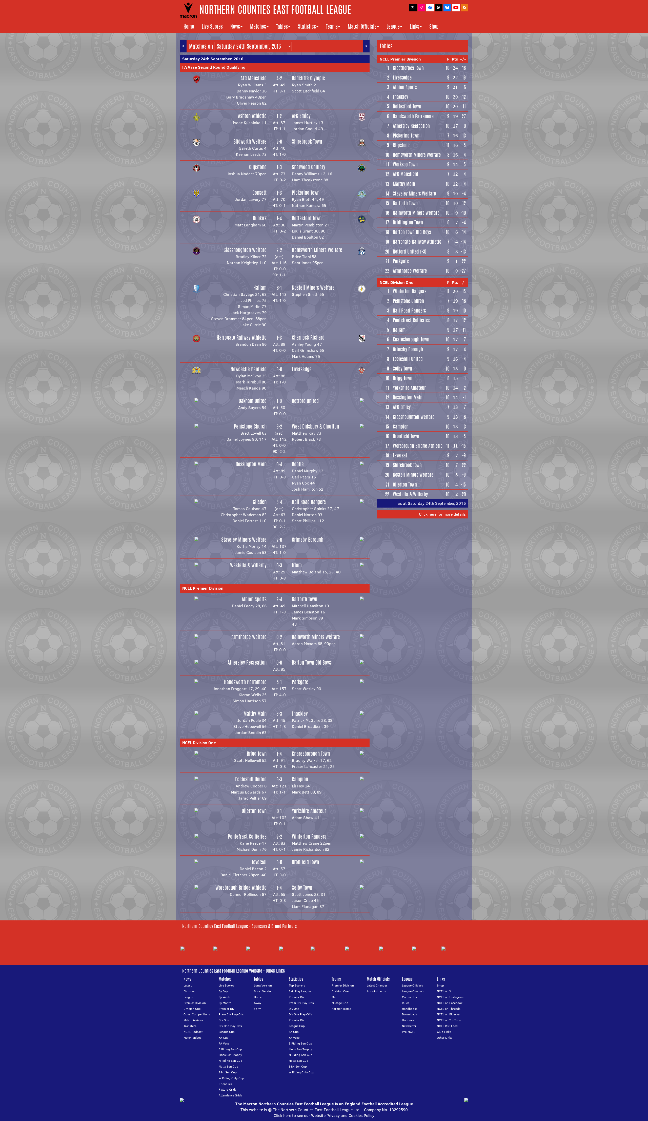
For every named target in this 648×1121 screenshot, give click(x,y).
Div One (224, 1020)
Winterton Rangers (309, 836)
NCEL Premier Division (203, 588)
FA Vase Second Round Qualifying (214, 67)
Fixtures (189, 991)
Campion (300, 779)
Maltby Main (255, 713)
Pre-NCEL (408, 1032)
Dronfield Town (305, 862)
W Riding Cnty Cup (231, 1078)
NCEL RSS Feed (447, 1026)
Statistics (307, 26)
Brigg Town (257, 753)
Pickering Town (305, 192)
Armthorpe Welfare (249, 637)
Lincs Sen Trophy (230, 1055)
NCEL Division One (199, 742)
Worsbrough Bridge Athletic (241, 887)
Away (257, 1003)
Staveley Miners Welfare (244, 539)
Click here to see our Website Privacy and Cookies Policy (324, 1115)
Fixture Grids (227, 1089)
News (235, 26)
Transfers (190, 1026)
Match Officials (362, 26)
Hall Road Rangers (309, 502)
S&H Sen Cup (228, 1072)
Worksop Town (405, 164)
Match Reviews (193, 1020)
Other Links (444, 1037)
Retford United (305, 400)
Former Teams (341, 1009)
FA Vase (224, 1043)
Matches (258, 26)
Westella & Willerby (248, 565)
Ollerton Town (254, 811)
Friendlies (225, 1084)
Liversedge (302, 369)
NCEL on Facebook (449, 1003)
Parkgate (300, 682)
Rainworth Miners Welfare (316, 637)
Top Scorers (297, 985)
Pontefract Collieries (247, 836)
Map (334, 997)
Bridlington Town (408, 222)
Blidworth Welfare (250, 141)
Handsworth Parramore (245, 682)
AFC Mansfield (253, 78)
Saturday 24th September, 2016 (212, 59)
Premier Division (195, 1003)
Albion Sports (254, 599)
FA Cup (224, 1037)
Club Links (444, 1032)
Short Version (263, 991)
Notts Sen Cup (228, 1066)
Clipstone (258, 167)
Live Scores (212, 26)
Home (189, 26)
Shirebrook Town (307, 141)
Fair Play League (300, 991)
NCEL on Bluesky (448, 1014)
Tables (282, 26)
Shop (433, 26)
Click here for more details (442, 514)
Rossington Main (251, 464)
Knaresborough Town (311, 753)
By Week (224, 997)
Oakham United (253, 400)
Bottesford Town (306, 218)
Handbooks (409, 1009)
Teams (332, 26)
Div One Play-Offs (230, 1026)
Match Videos (192, 1037)
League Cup (227, 1032)
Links (414, 26)
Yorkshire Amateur (309, 811)
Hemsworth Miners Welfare (317, 250)
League (393, 26)
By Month (225, 1003)
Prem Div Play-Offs (231, 1014)
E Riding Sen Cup (230, 1049)
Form (257, 1009)
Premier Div (226, 1009)
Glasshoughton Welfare (245, 250)
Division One (192, 1009)
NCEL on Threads (448, 1009)
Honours (408, 1020)
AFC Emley (301, 116)
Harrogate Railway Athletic (242, 337)
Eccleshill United (251, 779)
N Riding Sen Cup (230, 1060)
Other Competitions (197, 1014)
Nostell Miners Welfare (313, 287)
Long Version (263, 985)
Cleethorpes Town (408, 67)
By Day (223, 991)
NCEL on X (444, 991)
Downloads (409, 1014)
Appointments (376, 991)
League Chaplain (413, 991)
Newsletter (409, 1026)
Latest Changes (377, 985)
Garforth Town (304, 599)
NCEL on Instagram (450, 997)
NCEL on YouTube (449, 1020)
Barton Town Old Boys (311, 662)
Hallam (260, 287)
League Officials (412, 985)
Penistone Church (250, 426)
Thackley (300, 713)
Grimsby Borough (307, 539)
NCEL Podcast (193, 1032)
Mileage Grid (340, 1003)
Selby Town (302, 887)
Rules (405, 1003)
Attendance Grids (230, 1095)
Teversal (259, 862)
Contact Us (409, 997)
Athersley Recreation (247, 662)
